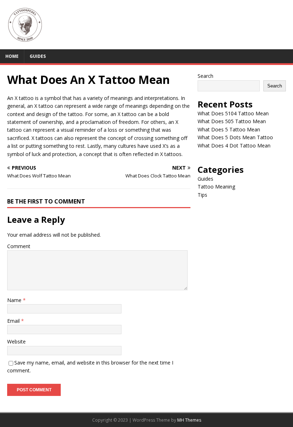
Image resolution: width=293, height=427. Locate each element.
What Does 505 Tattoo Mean (232, 121)
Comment (18, 246)
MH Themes (189, 420)
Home (12, 56)
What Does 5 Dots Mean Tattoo (235, 137)
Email (14, 320)
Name (15, 300)
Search (205, 75)
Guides (38, 56)
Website (16, 341)
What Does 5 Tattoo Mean (229, 129)
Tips (202, 194)
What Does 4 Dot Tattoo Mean (234, 145)
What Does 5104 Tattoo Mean (233, 113)
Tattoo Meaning (216, 186)
